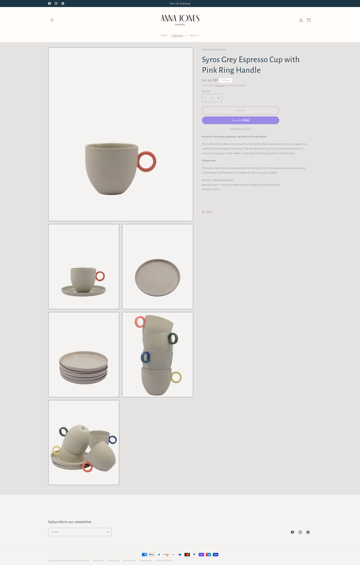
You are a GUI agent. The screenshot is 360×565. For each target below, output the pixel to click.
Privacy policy (113, 560)
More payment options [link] (240, 128)
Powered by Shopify (81, 561)
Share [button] (209, 212)
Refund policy (98, 560)
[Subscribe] (107, 532)
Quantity (206, 91)
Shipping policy (146, 560)
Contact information (164, 560)
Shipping (219, 85)
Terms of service (129, 560)
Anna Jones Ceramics (64, 561)
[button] (52, 20)
